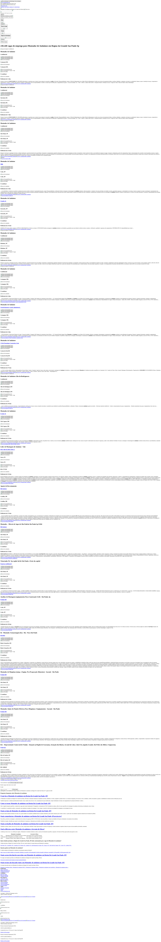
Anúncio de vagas (4, 878)
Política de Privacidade (5, 932)
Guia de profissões (4, 882)
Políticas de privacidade (5, 870)
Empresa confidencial (6, 564)
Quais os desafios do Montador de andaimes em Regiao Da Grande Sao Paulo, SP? (27, 824)
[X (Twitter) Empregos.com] (30, 896)
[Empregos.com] (5, 2)
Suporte (2, 888)
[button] (80, 66)
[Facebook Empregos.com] (21, 896)
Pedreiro (24, 859)
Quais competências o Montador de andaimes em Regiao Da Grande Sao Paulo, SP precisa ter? (31, 816)
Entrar (18, 6)
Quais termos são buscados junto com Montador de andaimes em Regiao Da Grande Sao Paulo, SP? (33, 862)
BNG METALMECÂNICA (8, 449)
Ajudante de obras (14, 859)
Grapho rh (3, 201)
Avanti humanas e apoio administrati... (11, 307)
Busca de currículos (4, 879)
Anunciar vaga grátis (5, 6)
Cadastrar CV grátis (13, 6)
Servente (9, 859)
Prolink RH (4, 599)
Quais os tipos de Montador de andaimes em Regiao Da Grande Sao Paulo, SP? (26, 811)
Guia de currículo (4, 883)
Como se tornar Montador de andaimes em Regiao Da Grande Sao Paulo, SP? (26, 803)
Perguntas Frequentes (5, 887)
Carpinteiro (20, 859)
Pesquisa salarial (4, 885)
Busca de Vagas (4, 874)
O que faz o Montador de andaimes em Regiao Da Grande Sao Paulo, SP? (24, 796)
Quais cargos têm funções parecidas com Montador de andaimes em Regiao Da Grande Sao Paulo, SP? (34, 855)
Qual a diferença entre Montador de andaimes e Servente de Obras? (23, 829)
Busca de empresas (4, 875)
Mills (2, 164)
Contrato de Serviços (5, 871)
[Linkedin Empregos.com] (13, 896)
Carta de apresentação (5, 884)
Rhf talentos (4, 488)
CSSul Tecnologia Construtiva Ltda (10, 343)
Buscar (2, 14)
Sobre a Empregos (4, 869)
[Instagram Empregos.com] (5, 896)
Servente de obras (4, 859)
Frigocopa (3, 747)
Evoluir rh (3, 413)
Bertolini (3, 635)
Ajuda (2, 890)
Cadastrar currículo (4, 876)
